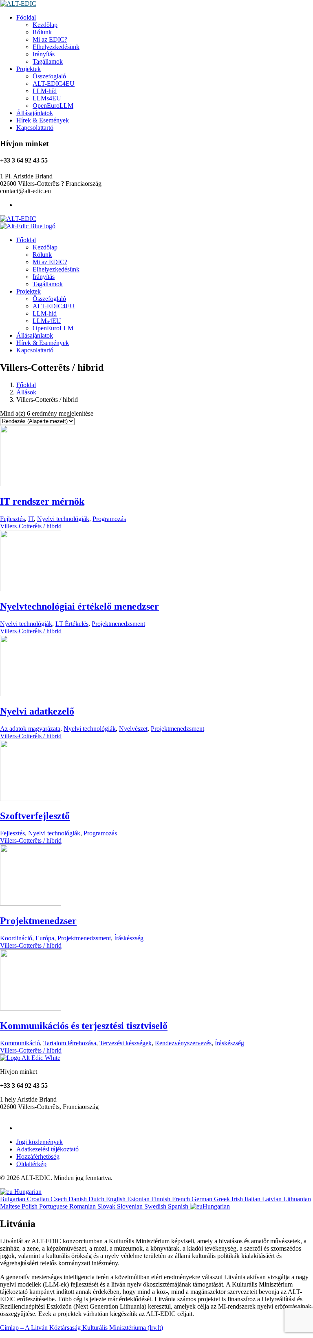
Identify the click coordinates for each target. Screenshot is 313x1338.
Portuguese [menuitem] (54, 1206)
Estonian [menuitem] (139, 1199)
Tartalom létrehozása (69, 1043)
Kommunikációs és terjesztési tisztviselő (84, 1025)
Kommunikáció (20, 1043)
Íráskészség (128, 938)
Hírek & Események (42, 120)
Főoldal (26, 17)
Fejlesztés (12, 518)
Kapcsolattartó (34, 127)
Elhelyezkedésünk (56, 46)
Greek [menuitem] (222, 1199)
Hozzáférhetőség (38, 1156)
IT (31, 518)
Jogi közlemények (39, 1141)
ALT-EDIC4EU (54, 83)
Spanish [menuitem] (179, 1206)
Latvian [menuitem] (272, 1199)
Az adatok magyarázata (30, 728)
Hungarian (27, 1191)
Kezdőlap (45, 24)
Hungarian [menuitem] (216, 1206)
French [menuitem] (182, 1199)
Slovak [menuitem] (107, 1206)
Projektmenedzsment (118, 623)
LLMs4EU (47, 98)
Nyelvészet (133, 728)
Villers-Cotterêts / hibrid (31, 526)
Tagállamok (48, 61)
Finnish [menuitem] (161, 1199)
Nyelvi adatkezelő (37, 711)
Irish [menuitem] (238, 1199)
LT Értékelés (71, 623)
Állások (26, 392)
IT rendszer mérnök (42, 501)
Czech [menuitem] (59, 1199)
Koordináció (16, 938)
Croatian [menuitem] (39, 1199)
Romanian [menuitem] (83, 1206)
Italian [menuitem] (253, 1199)
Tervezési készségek (125, 1043)
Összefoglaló (49, 76)
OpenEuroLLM (53, 105)
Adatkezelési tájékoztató (47, 1149)
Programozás (109, 518)
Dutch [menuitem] (97, 1199)
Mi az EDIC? (50, 39)
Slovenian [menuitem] (130, 1206)
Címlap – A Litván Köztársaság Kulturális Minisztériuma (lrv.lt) (81, 1327)
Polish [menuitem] (30, 1206)
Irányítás (44, 54)
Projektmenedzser (38, 920)
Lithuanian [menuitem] (297, 1199)
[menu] (156, 1199)
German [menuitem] (203, 1199)
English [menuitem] (116, 1199)
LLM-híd (45, 90)
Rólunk (42, 32)
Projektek (28, 68)
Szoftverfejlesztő (35, 815)
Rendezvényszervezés (183, 1043)
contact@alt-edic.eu (25, 1114)
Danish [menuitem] (78, 1199)
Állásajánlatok (34, 112)
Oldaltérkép (31, 1163)
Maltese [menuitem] (11, 1206)
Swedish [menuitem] (156, 1206)
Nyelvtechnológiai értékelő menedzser (79, 606)
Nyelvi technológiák (63, 518)
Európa (44, 938)
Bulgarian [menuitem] (13, 1199)
